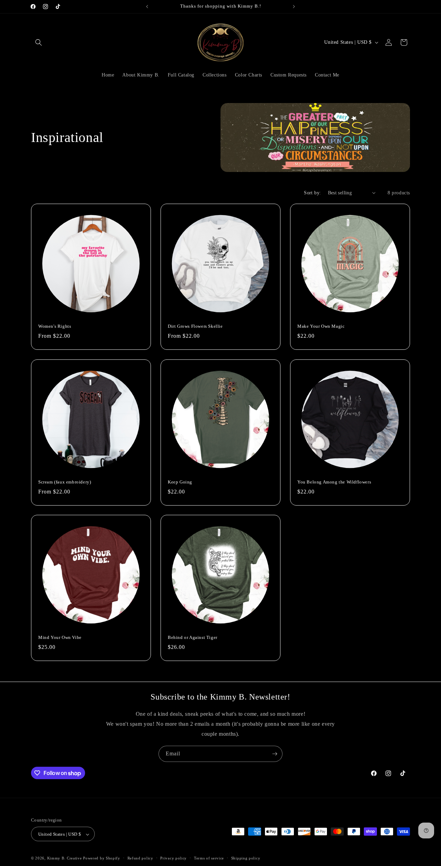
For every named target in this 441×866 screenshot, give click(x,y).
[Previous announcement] (147, 6)
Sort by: (312, 192)
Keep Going (180, 481)
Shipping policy (245, 858)
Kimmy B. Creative (64, 858)
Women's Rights (54, 326)
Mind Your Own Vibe (60, 637)
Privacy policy (173, 858)
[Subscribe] (274, 754)
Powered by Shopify (101, 858)
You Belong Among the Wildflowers (334, 481)
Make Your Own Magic (321, 326)
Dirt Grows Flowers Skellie (195, 326)
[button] (38, 42)
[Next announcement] (293, 6)
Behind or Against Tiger (192, 637)
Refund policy (140, 858)
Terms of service (209, 858)
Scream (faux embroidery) (64, 481)
